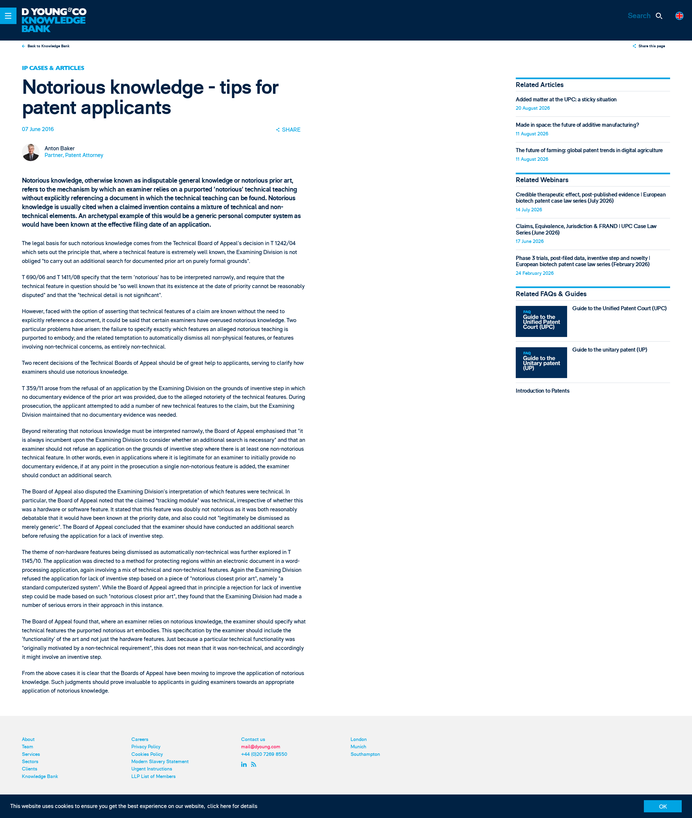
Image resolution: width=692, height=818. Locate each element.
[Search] (659, 16)
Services (31, 754)
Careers (139, 739)
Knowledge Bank (40, 776)
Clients (29, 769)
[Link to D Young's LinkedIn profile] (245, 764)
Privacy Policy (145, 747)
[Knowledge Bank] (59, 25)
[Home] (59, 12)
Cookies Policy (147, 754)
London (359, 739)
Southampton (365, 754)
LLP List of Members (153, 776)
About (28, 739)
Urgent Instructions (151, 769)
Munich (358, 747)
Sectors (30, 762)
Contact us (253, 739)
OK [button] (663, 806)
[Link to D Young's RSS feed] (255, 764)
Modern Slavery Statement (160, 762)
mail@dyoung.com (260, 747)
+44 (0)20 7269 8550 (264, 754)
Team (27, 747)
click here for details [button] (232, 806)
